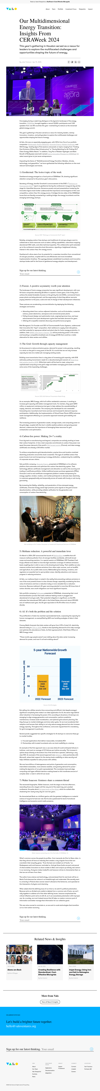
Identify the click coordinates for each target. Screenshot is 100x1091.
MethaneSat (58, 555)
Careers (73, 1071)
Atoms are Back (14, 970)
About (48, 9)
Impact (90, 9)
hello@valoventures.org (21, 1026)
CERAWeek (31, 123)
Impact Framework (61, 1067)
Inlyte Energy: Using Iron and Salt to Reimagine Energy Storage (80, 972)
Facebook (68, 62)
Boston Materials (43, 144)
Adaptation (48, 1073)
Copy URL (79, 62)
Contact (73, 1066)
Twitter (72, 62)
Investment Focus (71, 9)
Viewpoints (82, 9)
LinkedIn (75, 62)
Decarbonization (50, 1070)
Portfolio (60, 9)
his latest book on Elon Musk (49, 789)
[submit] (78, 272)
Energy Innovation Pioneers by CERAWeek (61, 154)
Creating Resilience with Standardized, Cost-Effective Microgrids (49, 972)
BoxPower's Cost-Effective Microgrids (58, 1)
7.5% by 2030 (36, 627)
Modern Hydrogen (68, 144)
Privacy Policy (26, 1084)
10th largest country (54, 445)
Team (53, 9)
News (33, 1076)
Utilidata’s (59, 755)
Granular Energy (55, 144)
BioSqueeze (32, 144)
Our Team (35, 1069)
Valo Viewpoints (36, 1071)
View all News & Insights (50, 1002)
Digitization (48, 1068)
